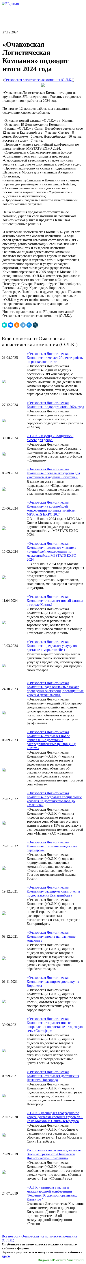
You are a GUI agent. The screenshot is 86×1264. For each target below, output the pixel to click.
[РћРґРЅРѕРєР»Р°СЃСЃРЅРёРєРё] (16, 325)
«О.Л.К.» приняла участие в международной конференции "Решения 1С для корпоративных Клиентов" (52, 1193)
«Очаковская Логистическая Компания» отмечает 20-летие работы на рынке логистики (55, 358)
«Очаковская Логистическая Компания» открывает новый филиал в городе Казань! (55, 600)
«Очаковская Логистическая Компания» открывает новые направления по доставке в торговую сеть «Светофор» (55, 1025)
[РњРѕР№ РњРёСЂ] (29, 325)
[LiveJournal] (35, 325)
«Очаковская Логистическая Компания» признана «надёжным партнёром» (52, 846)
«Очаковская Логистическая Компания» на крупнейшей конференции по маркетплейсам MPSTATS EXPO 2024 (51, 508)
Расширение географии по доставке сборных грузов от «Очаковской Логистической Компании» (54, 1154)
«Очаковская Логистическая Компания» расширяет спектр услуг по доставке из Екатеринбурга (54, 891)
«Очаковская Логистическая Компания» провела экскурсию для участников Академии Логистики (53, 473)
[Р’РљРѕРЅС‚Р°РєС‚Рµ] (10, 325)
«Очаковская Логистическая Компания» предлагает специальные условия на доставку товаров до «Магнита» (54, 799)
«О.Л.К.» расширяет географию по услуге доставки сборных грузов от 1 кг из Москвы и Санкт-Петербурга (55, 1117)
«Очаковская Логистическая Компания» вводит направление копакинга (51, 936)
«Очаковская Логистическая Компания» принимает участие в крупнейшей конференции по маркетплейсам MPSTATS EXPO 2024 (51, 551)
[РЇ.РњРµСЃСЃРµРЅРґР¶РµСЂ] (4, 325)
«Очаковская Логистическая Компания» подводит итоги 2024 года (55, 405)
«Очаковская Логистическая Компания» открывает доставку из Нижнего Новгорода (53, 1076)
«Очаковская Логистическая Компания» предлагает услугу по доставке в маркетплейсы (52, 646)
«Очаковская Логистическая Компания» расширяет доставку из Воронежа (53, 981)
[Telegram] (23, 325)
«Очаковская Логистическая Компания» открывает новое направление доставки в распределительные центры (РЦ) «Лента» (51, 740)
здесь (6, 1256)
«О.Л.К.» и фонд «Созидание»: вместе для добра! (50, 438)
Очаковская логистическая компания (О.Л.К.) (38, 80)
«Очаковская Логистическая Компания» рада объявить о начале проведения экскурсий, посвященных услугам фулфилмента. (55, 689)
